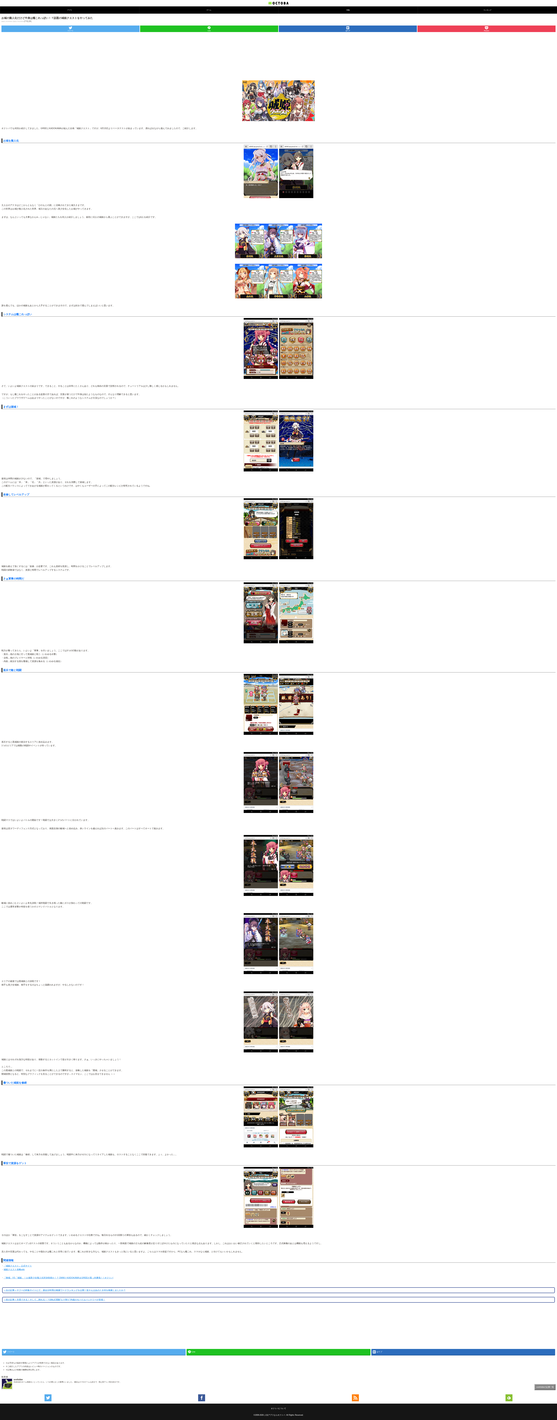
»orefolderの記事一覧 (545, 1387)
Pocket (486, 30)
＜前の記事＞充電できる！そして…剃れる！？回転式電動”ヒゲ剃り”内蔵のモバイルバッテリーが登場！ (54, 1299)
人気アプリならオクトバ (274, 1415)
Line (209, 30)
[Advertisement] (278, 54)
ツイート (70, 30)
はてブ (348, 30)
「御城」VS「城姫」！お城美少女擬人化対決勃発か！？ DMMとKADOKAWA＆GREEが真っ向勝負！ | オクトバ (58, 1278)
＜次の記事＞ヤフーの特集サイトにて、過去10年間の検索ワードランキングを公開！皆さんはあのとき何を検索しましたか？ (65, 1290)
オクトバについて (278, 1408)
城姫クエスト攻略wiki (14, 1269)
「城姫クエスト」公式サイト (18, 1266)
